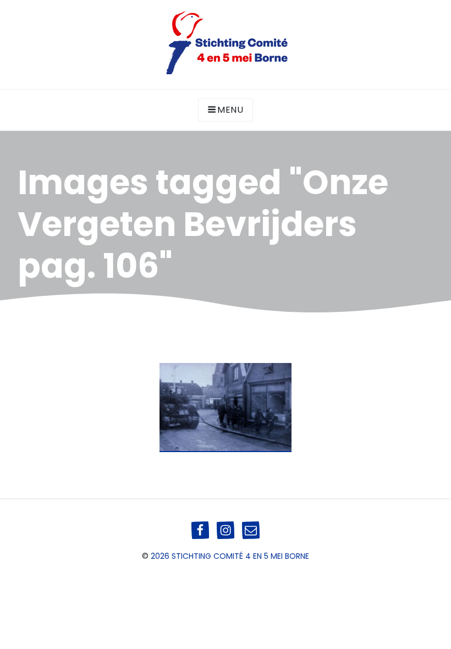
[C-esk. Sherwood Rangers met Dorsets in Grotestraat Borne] (226, 407)
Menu (230, 109)
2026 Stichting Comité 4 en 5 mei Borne (230, 556)
